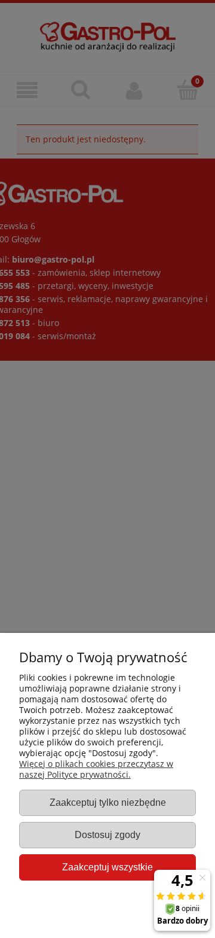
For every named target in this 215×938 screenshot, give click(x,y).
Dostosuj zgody (107, 834)
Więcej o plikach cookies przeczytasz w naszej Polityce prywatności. (96, 769)
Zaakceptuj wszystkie (107, 866)
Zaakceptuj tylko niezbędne (108, 802)
